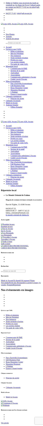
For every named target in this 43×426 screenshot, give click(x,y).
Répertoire (17, 285)
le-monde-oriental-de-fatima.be (17, 215)
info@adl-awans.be (24, 13)
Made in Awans (7, 281)
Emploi (10, 285)
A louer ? (35, 283)
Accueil (9, 47)
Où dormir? (17, 281)
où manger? (26, 281)
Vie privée (5, 423)
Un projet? (28, 283)
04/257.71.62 (11, 13)
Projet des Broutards (16, 283)
